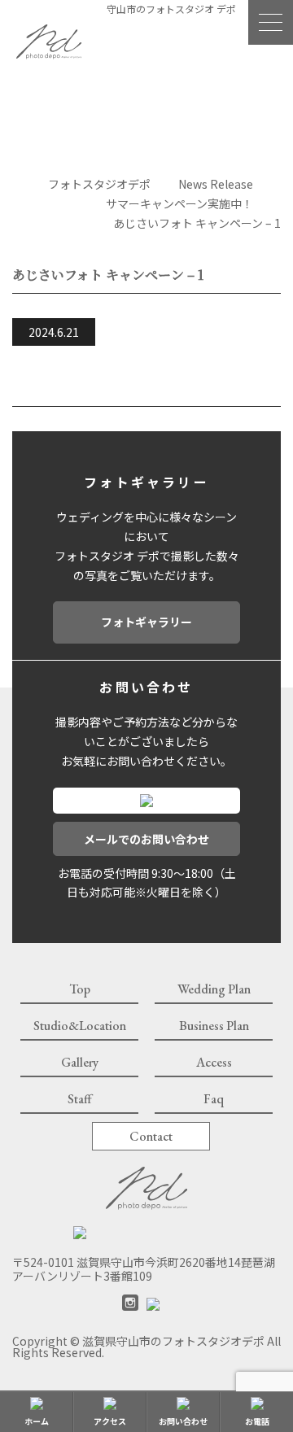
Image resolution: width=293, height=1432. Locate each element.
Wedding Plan (214, 989)
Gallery (79, 1062)
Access (214, 1062)
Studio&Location (79, 1025)
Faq (213, 1098)
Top (79, 989)
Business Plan (214, 1025)
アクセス (110, 1421)
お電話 (257, 1421)
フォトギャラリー (146, 621)
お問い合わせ (183, 1421)
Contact (151, 1136)
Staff (80, 1098)
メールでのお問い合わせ (146, 839)
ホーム (36, 1421)
